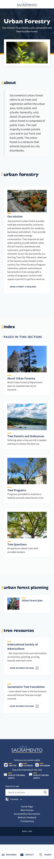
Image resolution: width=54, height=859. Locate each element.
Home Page (27, 806)
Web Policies (27, 810)
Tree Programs (16, 490)
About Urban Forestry (21, 378)
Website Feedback (27, 817)
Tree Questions (17, 544)
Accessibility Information (27, 814)
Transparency (27, 821)
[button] (14, 799)
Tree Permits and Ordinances (25, 436)
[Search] (45, 792)
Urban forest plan (32, 600)
